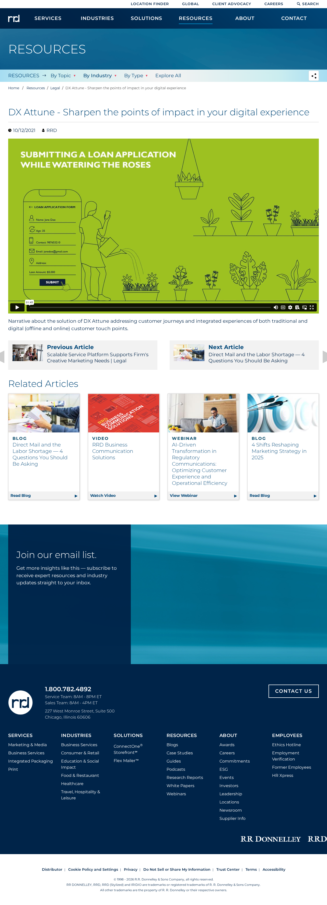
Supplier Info (232, 818)
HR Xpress (282, 775)
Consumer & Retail (80, 753)
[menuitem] (48, 21)
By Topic (61, 76)
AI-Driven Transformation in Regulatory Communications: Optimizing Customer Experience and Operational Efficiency (199, 464)
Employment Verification (285, 756)
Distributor (52, 869)
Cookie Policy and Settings (93, 869)
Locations (229, 802)
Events (226, 777)
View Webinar (204, 495)
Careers (273, 4)
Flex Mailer (126, 760)
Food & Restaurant (80, 775)
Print (13, 769)
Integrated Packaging (30, 761)
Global (190, 4)
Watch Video (124, 495)
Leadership (230, 793)
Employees (287, 735)
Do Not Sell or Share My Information (177, 869)
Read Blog (44, 495)
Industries (76, 735)
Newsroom (230, 810)
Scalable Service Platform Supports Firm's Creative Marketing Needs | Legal (97, 354)
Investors (228, 785)
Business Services (26, 753)
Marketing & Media (27, 744)
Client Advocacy (231, 4)
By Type (133, 76)
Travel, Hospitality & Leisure (80, 794)
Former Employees (291, 767)
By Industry (97, 76)
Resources (23, 76)
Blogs (172, 744)
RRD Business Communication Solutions (112, 451)
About (228, 735)
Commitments (234, 761)
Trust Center (228, 869)
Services (20, 735)
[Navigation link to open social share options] (314, 76)
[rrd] (14, 18)
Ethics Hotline (286, 744)
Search (310, 4)
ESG (223, 769)
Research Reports (185, 777)
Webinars (176, 793)
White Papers (180, 785)
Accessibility (274, 869)
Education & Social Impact (80, 764)
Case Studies (180, 753)
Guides (174, 761)
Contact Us (293, 691)
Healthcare (72, 783)
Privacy (130, 869)
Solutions (128, 735)
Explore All (168, 76)
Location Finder (150, 4)
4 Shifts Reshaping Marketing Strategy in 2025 (279, 451)
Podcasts (176, 769)
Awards (227, 744)
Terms (251, 869)
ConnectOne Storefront (128, 749)
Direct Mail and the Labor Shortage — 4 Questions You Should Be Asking (256, 354)
